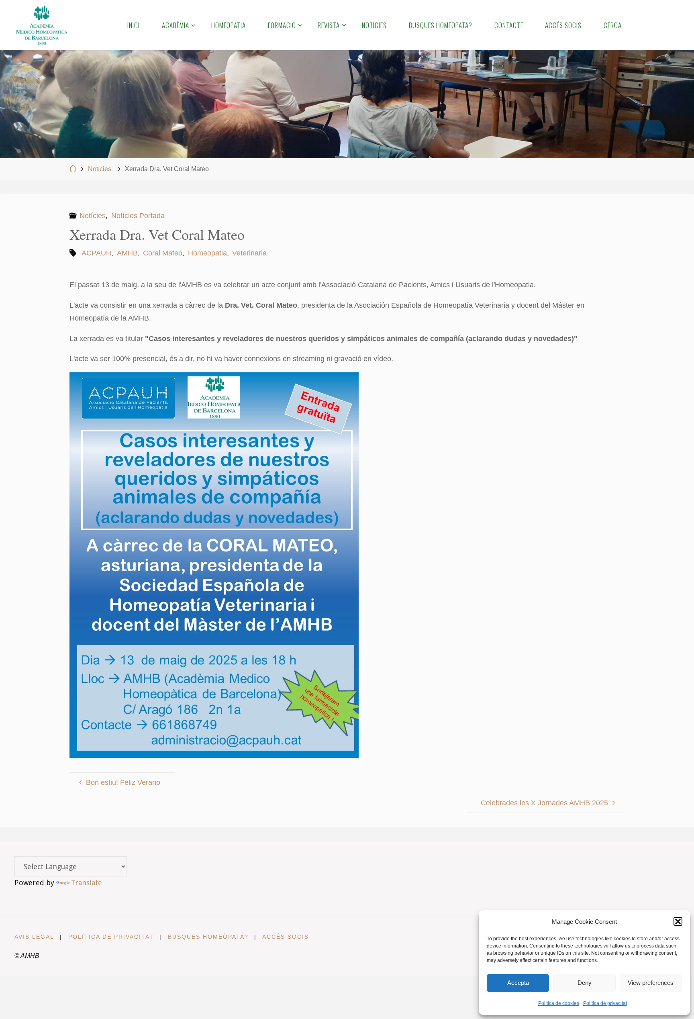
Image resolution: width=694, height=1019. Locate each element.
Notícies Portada (138, 216)
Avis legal (34, 936)
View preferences (651, 982)
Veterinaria (249, 253)
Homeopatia (207, 253)
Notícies (99, 168)
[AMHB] (41, 25)
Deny (585, 982)
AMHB (127, 253)
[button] (678, 921)
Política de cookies (558, 1003)
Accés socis (285, 936)
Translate (86, 882)
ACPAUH (96, 253)
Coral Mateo (162, 253)
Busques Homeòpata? (208, 936)
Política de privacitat (605, 1003)
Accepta (518, 982)
